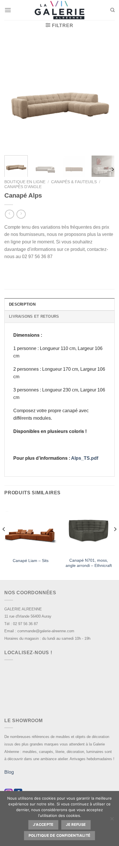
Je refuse (76, 824)
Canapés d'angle (23, 187)
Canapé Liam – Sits (31, 561)
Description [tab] (22, 304)
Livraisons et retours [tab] (34, 316)
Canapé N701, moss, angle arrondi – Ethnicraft (89, 563)
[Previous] (14, 96)
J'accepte (43, 824)
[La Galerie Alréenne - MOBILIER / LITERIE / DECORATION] (59, 10)
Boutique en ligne (24, 182)
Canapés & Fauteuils (74, 182)
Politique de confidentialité (60, 835)
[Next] (105, 96)
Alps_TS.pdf (84, 458)
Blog (9, 772)
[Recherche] (112, 10)
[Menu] (7, 10)
